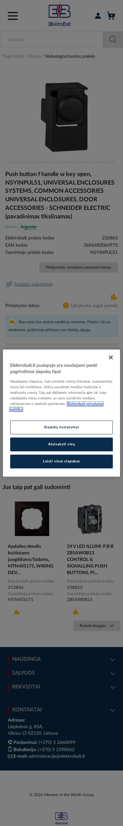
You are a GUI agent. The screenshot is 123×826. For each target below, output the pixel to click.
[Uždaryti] (111, 357)
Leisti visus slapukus (61, 461)
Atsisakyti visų (61, 444)
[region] (61, 413)
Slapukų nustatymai (61, 427)
